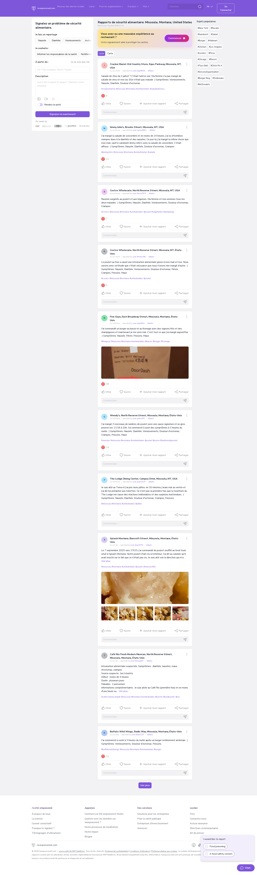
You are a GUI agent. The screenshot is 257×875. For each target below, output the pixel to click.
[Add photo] (39, 99)
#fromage (165, 341)
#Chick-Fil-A (216, 65)
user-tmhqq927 (137, 661)
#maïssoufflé (149, 566)
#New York (203, 28)
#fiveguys (105, 341)
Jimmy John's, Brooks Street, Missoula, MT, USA (137, 127)
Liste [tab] (101, 53)
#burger (156, 341)
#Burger (201, 40)
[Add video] (46, 99)
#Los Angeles (215, 46)
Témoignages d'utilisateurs (46, 833)
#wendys (105, 440)
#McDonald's (204, 84)
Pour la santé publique (149, 818)
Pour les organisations (110, 6)
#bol (177, 696)
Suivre (127, 103)
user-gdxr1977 (139, 418)
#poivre (156, 440)
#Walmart (212, 40)
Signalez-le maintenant (63, 114)
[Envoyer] (185, 112)
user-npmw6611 (140, 130)
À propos (132, 6)
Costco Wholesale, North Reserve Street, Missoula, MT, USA (145, 190)
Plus (145, 6)
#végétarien (157, 211)
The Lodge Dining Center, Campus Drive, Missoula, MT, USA (143, 478)
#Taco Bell (203, 65)
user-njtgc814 (139, 323)
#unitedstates (142, 88)
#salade (151, 152)
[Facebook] (193, 845)
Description (41, 76)
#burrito (159, 696)
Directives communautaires (204, 828)
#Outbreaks (218, 78)
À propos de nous (41, 814)
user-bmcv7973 (139, 193)
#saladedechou (157, 88)
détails (151, 71)
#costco (105, 211)
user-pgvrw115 (139, 482)
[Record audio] (53, 99)
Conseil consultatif (41, 823)
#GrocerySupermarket (208, 71)
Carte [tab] (110, 53)
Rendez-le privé (52, 104)
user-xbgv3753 (137, 545)
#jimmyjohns (107, 152)
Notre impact (92, 831)
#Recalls (215, 28)
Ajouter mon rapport (154, 103)
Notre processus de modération (101, 827)
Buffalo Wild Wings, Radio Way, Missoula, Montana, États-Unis (146, 731)
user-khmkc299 (139, 257)
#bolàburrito (169, 696)
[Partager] (187, 64)
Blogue (88, 836)
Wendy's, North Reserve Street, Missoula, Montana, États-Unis (146, 415)
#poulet (147, 211)
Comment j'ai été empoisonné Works (104, 814)
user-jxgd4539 (139, 71)
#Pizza (212, 53)
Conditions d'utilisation (140, 851)
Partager (184, 103)
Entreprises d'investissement (152, 823)
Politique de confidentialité (116, 851)
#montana (130, 88)
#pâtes (138, 503)
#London (202, 53)
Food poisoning (217, 846)
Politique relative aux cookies (164, 851)
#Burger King (204, 78)
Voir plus (105, 561)
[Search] (200, 7)
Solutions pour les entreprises (153, 814)
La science (37, 818)
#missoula (120, 88)
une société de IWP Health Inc (72, 851)
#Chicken (202, 46)
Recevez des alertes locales (70, 6)
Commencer (174, 38)
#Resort (213, 59)
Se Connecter (226, 8)
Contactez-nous (198, 818)
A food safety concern (221, 853)
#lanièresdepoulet (168, 440)
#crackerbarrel (108, 88)
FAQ (192, 814)
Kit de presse (197, 833)
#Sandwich (203, 34)
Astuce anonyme (199, 823)
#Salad (214, 34)
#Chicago (202, 59)
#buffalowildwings (110, 749)
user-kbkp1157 (138, 734)
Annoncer (142, 828)
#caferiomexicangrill (110, 696)
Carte (92, 6)
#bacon (148, 341)
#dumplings (168, 211)
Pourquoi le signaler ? (43, 828)
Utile (108, 103)
